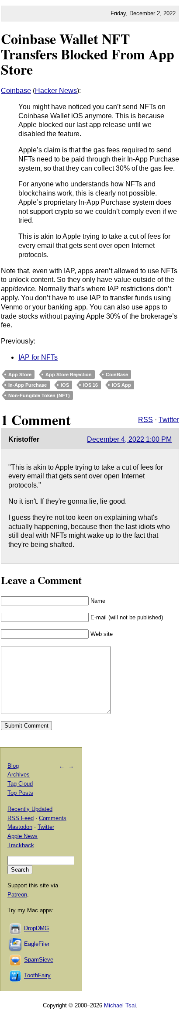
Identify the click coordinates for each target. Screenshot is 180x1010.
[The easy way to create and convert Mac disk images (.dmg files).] (15, 928)
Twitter (169, 419)
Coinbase (16, 90)
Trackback (20, 845)
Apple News (22, 836)
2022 (169, 13)
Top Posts (20, 793)
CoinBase (117, 374)
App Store (19, 374)
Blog (13, 766)
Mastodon (19, 827)
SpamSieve (38, 960)
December (142, 13)
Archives (18, 774)
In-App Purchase (27, 385)
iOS (65, 385)
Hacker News (56, 90)
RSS (145, 419)
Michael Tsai (120, 1005)
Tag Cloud (20, 783)
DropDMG (36, 928)
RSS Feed (20, 818)
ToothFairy (37, 975)
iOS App (121, 385)
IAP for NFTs (38, 357)
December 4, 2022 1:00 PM (129, 439)
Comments (52, 818)
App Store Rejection (68, 374)
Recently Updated (29, 809)
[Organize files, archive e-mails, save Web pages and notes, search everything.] (15, 944)
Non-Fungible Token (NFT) (39, 395)
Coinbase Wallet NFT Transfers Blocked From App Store (87, 53)
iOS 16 (90, 385)
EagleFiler (36, 944)
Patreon (17, 894)
